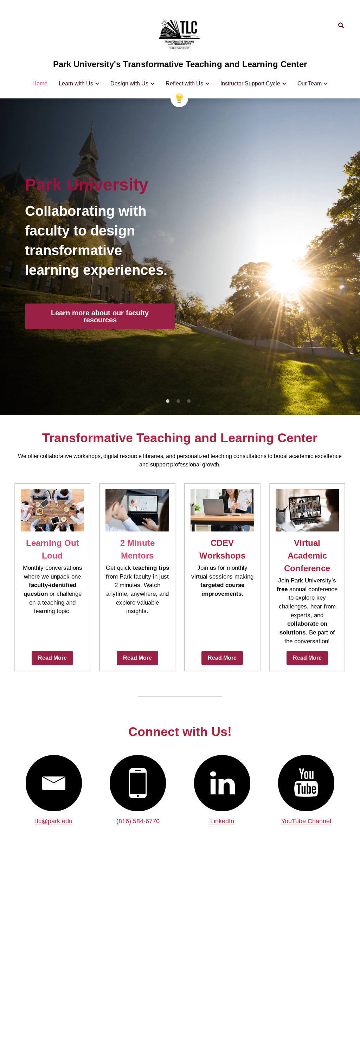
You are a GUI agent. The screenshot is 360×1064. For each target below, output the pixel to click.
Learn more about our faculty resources (100, 314)
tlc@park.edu (53, 821)
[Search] (341, 25)
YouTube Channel (306, 821)
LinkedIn (222, 821)
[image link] (180, 35)
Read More (52, 658)
